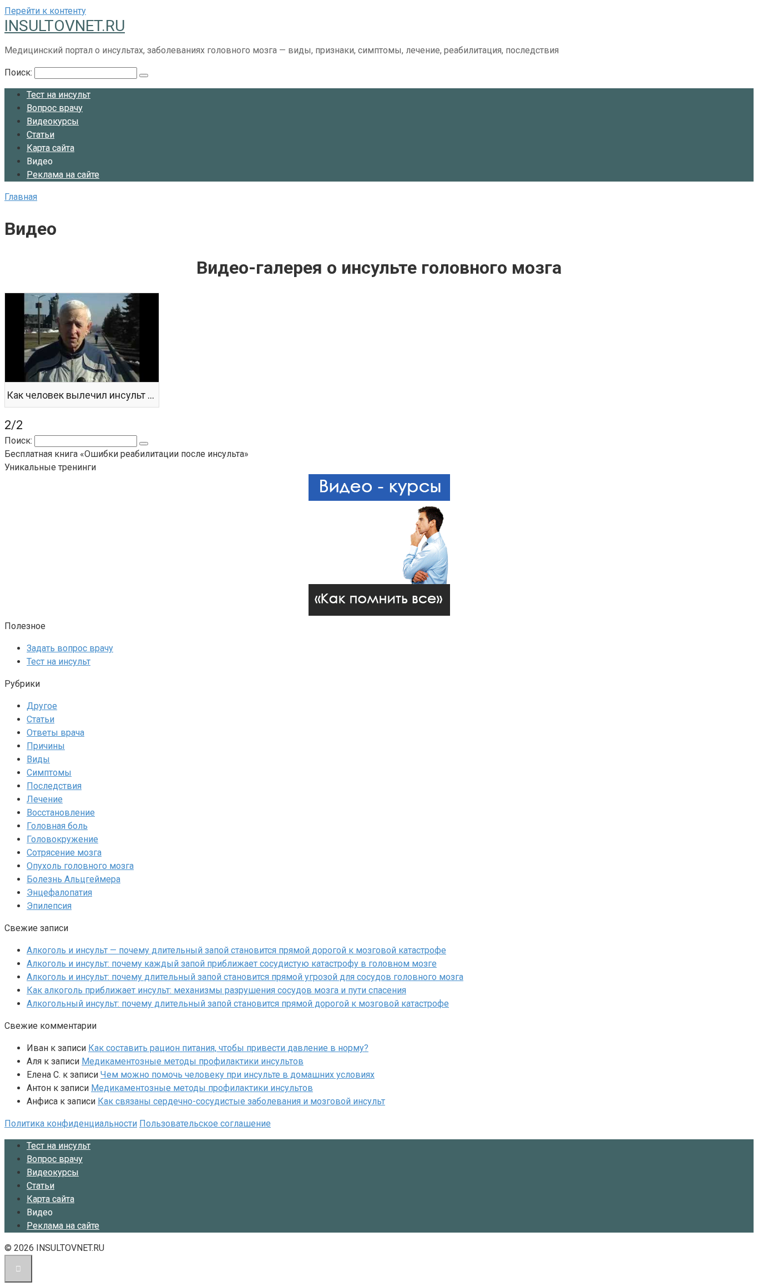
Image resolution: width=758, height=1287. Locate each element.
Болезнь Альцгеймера (73, 879)
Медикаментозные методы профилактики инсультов (193, 1061)
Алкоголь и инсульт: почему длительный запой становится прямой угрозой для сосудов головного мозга (245, 977)
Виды (38, 759)
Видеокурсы (53, 121)
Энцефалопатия (59, 892)
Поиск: (19, 72)
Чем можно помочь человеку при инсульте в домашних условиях (237, 1074)
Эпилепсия (49, 906)
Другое (42, 706)
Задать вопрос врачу (70, 648)
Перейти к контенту (45, 11)
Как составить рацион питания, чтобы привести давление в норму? (228, 1048)
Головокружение (62, 839)
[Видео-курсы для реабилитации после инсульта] (379, 612)
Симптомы (49, 772)
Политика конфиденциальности (70, 1123)
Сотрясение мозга (64, 852)
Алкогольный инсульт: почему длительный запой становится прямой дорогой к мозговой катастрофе (238, 1003)
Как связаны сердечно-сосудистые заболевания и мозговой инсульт (241, 1101)
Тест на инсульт (58, 94)
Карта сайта (50, 148)
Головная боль (57, 826)
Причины (46, 746)
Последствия (54, 786)
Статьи (40, 134)
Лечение (45, 799)
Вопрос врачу (55, 108)
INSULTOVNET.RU (64, 26)
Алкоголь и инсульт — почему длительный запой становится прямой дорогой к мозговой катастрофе (236, 950)
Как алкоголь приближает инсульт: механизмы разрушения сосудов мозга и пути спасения (216, 990)
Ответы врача (55, 732)
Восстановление (61, 812)
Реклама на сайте (63, 174)
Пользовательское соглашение (205, 1123)
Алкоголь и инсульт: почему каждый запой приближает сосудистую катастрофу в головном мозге (232, 963)
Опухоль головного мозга (80, 866)
